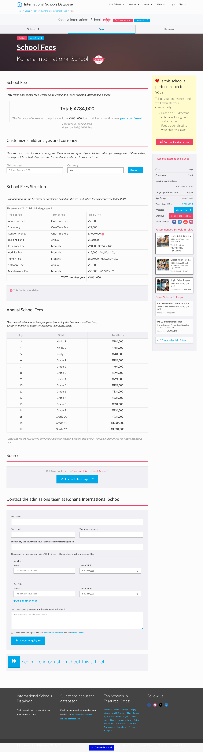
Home (20, 11)
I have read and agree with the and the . (49, 633)
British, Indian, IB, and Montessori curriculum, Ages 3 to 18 (179, 265)
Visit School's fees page (76, 479)
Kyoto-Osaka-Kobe (112, 716)
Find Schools (115, 4)
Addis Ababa (109, 727)
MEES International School (170, 322)
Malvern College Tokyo (181, 236)
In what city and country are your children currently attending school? (43, 542)
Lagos (125, 716)
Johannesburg (124, 720)
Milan (128, 713)
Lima (106, 720)
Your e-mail (16, 529)
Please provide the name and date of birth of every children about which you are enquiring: (53, 554)
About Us (161, 4)
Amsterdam (121, 723)
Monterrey (108, 723)
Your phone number (89, 529)
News (147, 4)
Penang (132, 727)
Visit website (182, 210)
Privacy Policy (77, 633)
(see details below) (130, 118)
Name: (17, 565)
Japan (27, 11)
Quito (136, 720)
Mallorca (108, 710)
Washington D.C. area (114, 713)
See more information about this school (63, 661)
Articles (132, 4)
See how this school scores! (176, 142)
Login (172, 4)
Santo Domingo (121, 710)
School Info (33, 29)
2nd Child (18, 584)
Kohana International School (54, 11)
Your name (16, 517)
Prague (136, 713)
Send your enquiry (27, 640)
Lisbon (113, 720)
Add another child (26, 601)
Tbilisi (133, 716)
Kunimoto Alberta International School (175, 303)
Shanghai (108, 730)
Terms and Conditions (53, 633)
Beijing (133, 710)
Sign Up (182, 4)
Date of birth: (86, 565)
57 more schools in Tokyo (173, 340)
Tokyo (36, 11)
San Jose (132, 723)
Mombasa (121, 727)
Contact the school (180, 216)
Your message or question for (37, 609)
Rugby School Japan (180, 280)
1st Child (18, 561)
